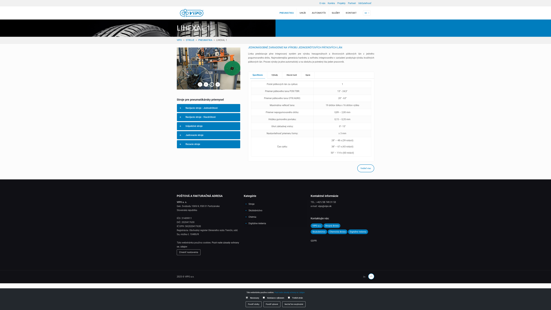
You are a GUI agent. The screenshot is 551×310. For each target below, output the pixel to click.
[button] (208, 108)
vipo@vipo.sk (324, 206)
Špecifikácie (258, 75)
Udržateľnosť (364, 3)
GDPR (314, 240)
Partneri (352, 3)
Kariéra (331, 3)
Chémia (252, 217)
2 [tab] (205, 84)
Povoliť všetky (253, 304)
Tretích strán (297, 298)
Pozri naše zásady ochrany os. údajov (289, 292)
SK (366, 13)
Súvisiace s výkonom (275, 298)
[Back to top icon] (371, 276)
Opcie (307, 75)
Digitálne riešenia (257, 223)
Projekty (341, 3)
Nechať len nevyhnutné (294, 304)
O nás (322, 3)
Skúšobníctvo (255, 210)
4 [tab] (217, 84)
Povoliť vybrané (272, 304)
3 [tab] (211, 84)
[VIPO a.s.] (192, 12)
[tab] (257, 75)
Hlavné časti (292, 75)
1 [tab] (200, 84)
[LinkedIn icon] (364, 276)
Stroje (190, 40)
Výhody (274, 75)
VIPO (179, 40)
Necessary (254, 298)
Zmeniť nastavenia (188, 252)
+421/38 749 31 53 (326, 202)
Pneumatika (205, 40)
